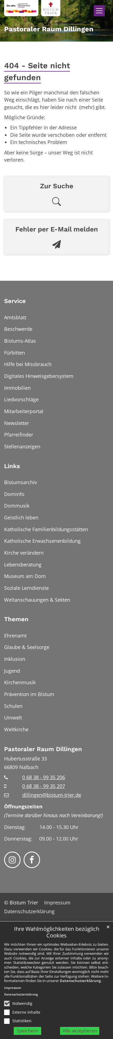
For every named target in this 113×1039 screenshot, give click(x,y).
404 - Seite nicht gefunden (37, 71)
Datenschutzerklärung (80, 980)
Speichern (27, 1030)
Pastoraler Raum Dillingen (43, 749)
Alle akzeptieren (80, 1030)
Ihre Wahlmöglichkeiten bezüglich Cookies (56, 932)
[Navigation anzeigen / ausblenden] (99, 10)
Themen (16, 619)
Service (15, 301)
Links (12, 466)
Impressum (12, 988)
